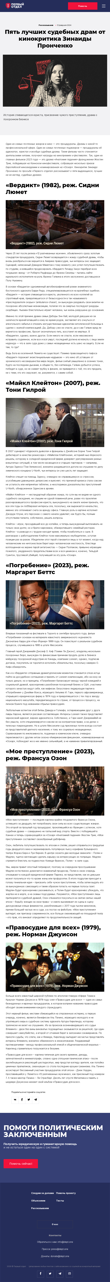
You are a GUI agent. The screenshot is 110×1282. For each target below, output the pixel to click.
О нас (55, 1224)
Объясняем (38, 1200)
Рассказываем (40, 1208)
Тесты (60, 1200)
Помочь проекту (66, 1193)
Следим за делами (42, 1193)
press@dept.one (59, 1249)
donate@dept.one (60, 1256)
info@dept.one (65, 1241)
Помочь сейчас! (20, 1163)
